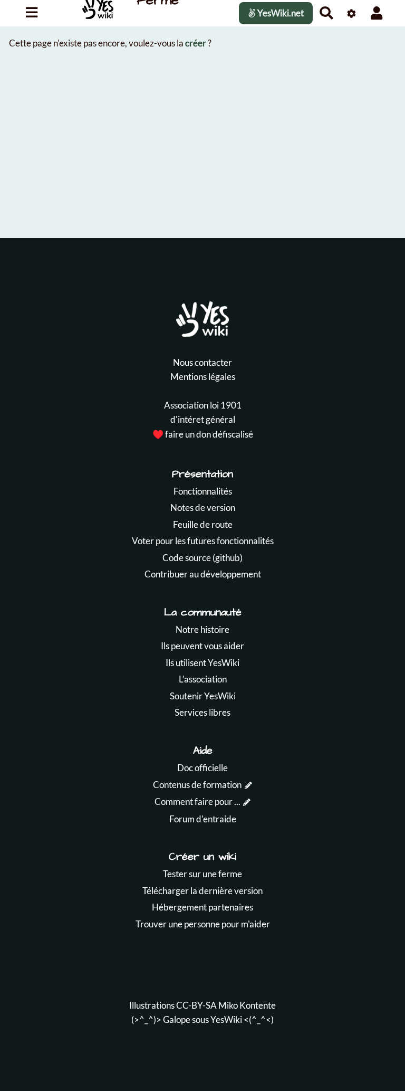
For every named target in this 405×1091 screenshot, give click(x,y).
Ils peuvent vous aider (202, 645)
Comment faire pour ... (197, 801)
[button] (376, 13)
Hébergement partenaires (202, 907)
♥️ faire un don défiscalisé (202, 434)
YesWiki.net (280, 12)
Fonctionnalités (202, 491)
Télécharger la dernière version (202, 890)
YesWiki (226, 1019)
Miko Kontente (247, 1005)
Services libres (202, 712)
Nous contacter (202, 362)
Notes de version (202, 507)
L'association (203, 679)
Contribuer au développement (202, 574)
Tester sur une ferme (202, 873)
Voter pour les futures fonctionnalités (203, 540)
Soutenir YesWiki (203, 695)
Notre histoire (202, 629)
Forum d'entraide (202, 818)
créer (195, 43)
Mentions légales (202, 376)
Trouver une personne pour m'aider (203, 923)
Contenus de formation (197, 784)
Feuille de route (203, 524)
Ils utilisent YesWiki (202, 662)
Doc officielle (202, 767)
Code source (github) (202, 557)
